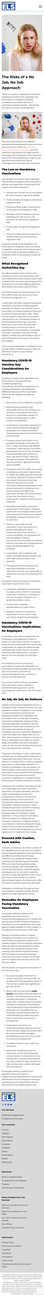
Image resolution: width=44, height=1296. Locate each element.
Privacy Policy (8, 1242)
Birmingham (7, 1137)
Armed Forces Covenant (13, 1228)
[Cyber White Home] (8, 1100)
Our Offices (7, 1224)
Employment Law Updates (14, 1181)
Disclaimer (6, 1253)
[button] (40, 6)
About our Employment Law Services (15, 1206)
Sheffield (6, 1148)
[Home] (8, 6)
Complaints (7, 1257)
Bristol (5, 1159)
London (5, 1130)
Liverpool (6, 1144)
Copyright (6, 1250)
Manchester (7, 1141)
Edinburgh (7, 1162)
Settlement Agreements (13, 1115)
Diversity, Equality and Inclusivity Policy (16, 1265)
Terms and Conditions (12, 1246)
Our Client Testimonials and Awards (14, 1219)
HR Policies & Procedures (13, 1188)
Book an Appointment (12, 1177)
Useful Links (7, 1260)
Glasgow (5, 1133)
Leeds (4, 1151)
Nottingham (7, 1155)
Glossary (5, 1184)
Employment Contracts (12, 1119)
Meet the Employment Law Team (14, 1212)
